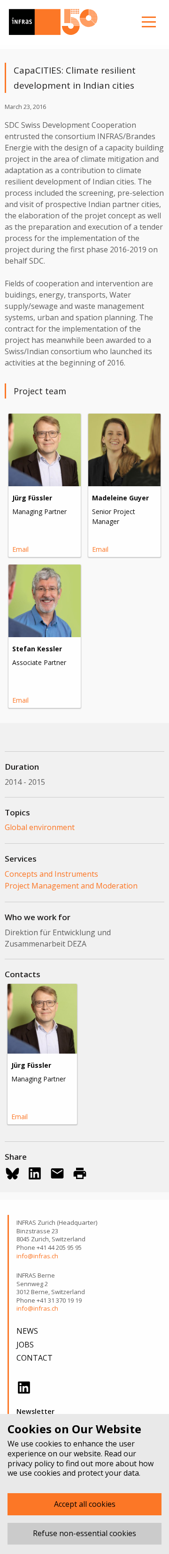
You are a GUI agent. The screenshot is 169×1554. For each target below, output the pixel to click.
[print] (79, 1173)
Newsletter (35, 1411)
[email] (57, 1173)
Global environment (40, 827)
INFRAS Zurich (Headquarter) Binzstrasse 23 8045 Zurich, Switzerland (56, 1231)
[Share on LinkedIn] (34, 1173)
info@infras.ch (37, 1256)
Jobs (25, 1344)
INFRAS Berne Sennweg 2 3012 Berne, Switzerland (50, 1283)
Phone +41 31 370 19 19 (49, 1300)
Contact (34, 1358)
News (27, 1331)
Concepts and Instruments (51, 874)
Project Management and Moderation (71, 886)
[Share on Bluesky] (12, 1173)
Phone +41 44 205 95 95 (49, 1248)
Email (20, 549)
